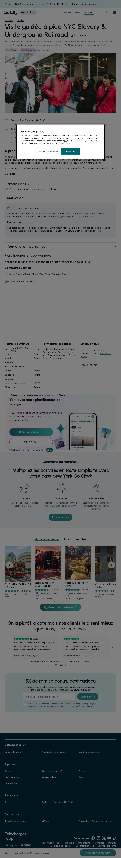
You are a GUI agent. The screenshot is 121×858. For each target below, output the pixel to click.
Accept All (70, 151)
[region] (60, 141)
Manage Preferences (48, 151)
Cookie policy (64, 143)
